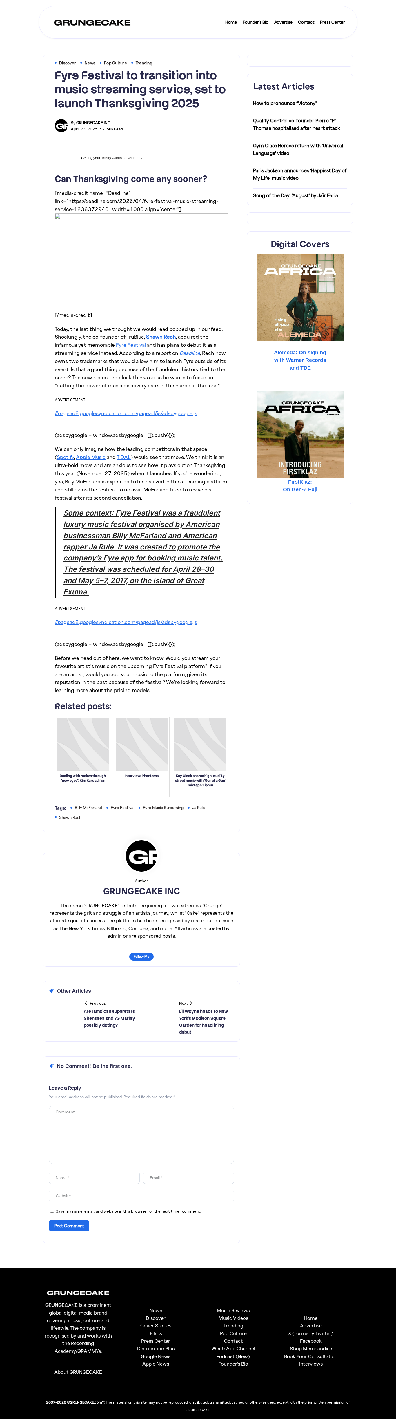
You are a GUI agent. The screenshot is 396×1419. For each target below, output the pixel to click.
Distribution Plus (156, 1348)
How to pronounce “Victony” (285, 103)
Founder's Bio (233, 1364)
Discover (156, 1318)
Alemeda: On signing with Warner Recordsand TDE (300, 360)
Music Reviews (233, 1310)
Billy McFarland (88, 807)
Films (156, 1333)
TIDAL (124, 457)
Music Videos (233, 1318)
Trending (233, 1325)
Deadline (189, 353)
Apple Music (91, 457)
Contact (233, 1341)
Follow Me (141, 956)
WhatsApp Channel (233, 1348)
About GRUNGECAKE (78, 1372)
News (156, 1310)
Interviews (311, 1364)
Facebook (311, 1341)
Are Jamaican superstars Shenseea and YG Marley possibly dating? (109, 1018)
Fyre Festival (131, 345)
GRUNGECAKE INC (93, 122)
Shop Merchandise (311, 1348)
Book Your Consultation (310, 1356)
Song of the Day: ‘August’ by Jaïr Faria (295, 195)
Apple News (155, 1364)
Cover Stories (155, 1325)
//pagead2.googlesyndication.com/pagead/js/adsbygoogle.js (126, 413)
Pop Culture (233, 1333)
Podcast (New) (233, 1356)
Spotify (65, 457)
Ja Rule (198, 807)
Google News (155, 1356)
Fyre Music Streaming (163, 807)
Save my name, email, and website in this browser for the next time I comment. (128, 1210)
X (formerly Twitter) (310, 1333)
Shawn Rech (161, 336)
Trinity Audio (111, 158)
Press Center (155, 1341)
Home (310, 1318)
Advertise (311, 1325)
